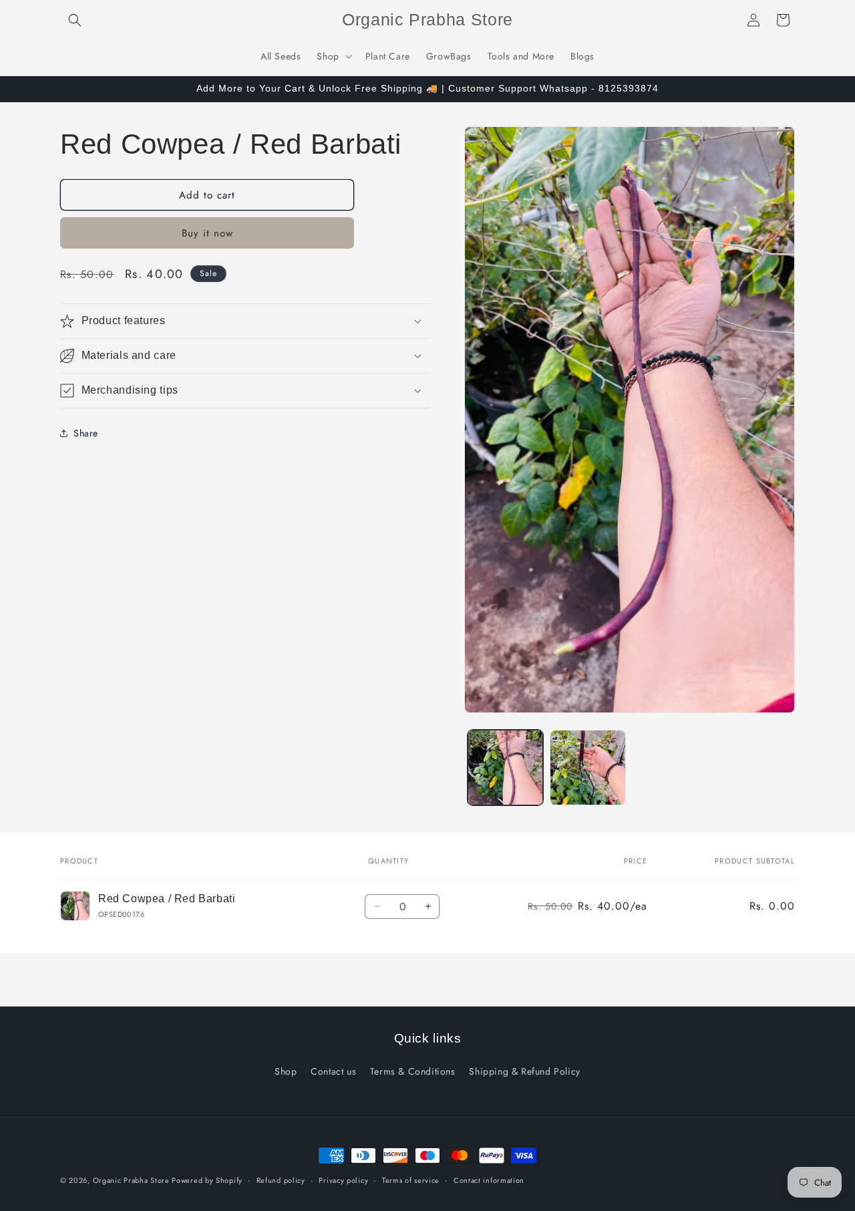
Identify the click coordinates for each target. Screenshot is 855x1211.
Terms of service (411, 1180)
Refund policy (280, 1180)
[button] (75, 20)
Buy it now (207, 233)
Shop (286, 1071)
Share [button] (85, 432)
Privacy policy (343, 1180)
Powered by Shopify (207, 1180)
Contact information (489, 1180)
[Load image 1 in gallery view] (505, 767)
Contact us (333, 1071)
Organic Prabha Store (132, 1180)
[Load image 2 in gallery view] (587, 767)
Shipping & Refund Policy (524, 1071)
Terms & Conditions (413, 1071)
